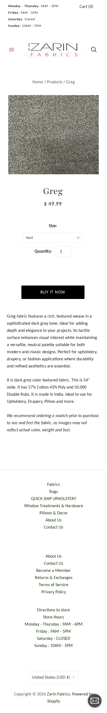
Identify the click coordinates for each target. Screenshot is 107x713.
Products (54, 81)
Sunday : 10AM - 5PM (53, 645)
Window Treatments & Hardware (53, 505)
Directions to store (53, 609)
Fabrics (53, 484)
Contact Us (53, 527)
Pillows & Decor (54, 512)
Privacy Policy (53, 591)
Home (37, 81)
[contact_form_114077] (95, 701)
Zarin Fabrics (58, 694)
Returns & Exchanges (53, 577)
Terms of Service (53, 584)
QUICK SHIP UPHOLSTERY (53, 498)
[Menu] (11, 49)
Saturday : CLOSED (53, 638)
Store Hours (53, 617)
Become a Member (53, 570)
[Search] (94, 50)
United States (51, 677)
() (86, 6)
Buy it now (52, 292)
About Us (53, 520)
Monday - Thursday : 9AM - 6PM (54, 624)
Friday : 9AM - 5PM (53, 631)
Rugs (53, 491)
